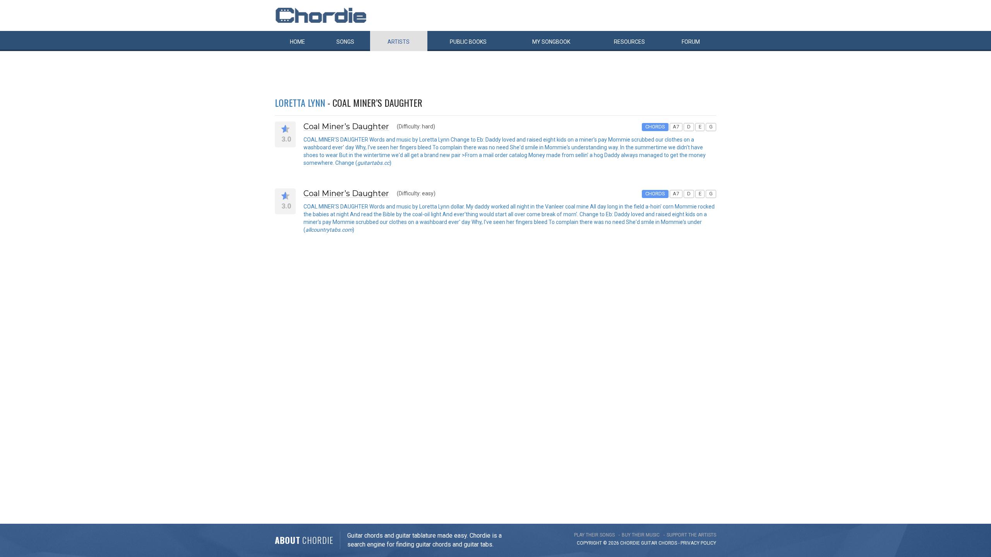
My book (551, 42)
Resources (629, 42)
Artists (398, 42)
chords (667, 543)
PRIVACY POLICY (698, 543)
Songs (345, 42)
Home (297, 42)
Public (468, 42)
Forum (691, 42)
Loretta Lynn (300, 102)
